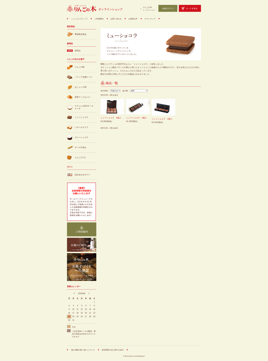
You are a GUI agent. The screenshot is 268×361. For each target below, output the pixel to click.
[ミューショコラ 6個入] (112, 107)
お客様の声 (132, 19)
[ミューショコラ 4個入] (163, 107)
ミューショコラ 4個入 (162, 119)
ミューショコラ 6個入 (110, 118)
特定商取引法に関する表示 (113, 350)
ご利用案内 (99, 19)
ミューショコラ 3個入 (136, 118)
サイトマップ (149, 19)
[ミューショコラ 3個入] (138, 107)
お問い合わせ (116, 19)
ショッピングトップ (79, 19)
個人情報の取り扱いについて (83, 350)
